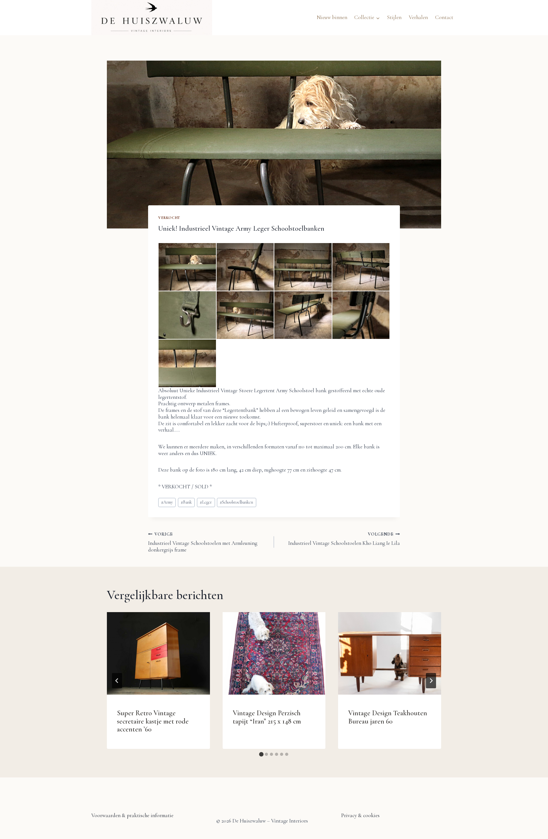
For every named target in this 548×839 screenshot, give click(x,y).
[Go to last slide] (117, 680)
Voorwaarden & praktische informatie (132, 815)
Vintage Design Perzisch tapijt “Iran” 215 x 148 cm (267, 717)
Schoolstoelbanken (236, 502)
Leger (206, 502)
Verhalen (418, 17)
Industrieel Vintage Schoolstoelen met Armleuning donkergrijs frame (202, 542)
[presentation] (158, 653)
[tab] (261, 754)
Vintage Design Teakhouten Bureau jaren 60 (387, 717)
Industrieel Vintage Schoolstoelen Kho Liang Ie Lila (344, 539)
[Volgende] (431, 680)
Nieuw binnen (332, 17)
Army (167, 502)
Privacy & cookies (360, 815)
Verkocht (169, 217)
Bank (186, 502)
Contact (444, 17)
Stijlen (394, 17)
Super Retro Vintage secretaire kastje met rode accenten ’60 (153, 721)
